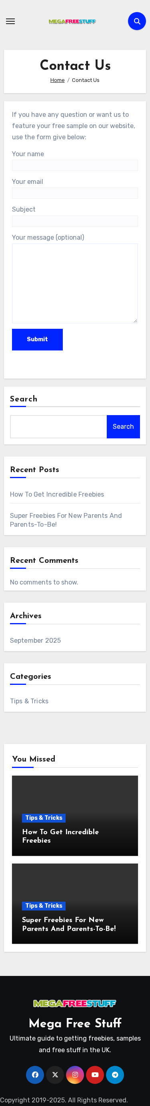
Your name (28, 154)
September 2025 (35, 640)
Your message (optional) (48, 237)
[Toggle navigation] (10, 21)
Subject (24, 209)
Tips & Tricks (29, 701)
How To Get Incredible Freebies (57, 494)
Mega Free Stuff (75, 1024)
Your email (27, 181)
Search (24, 399)
